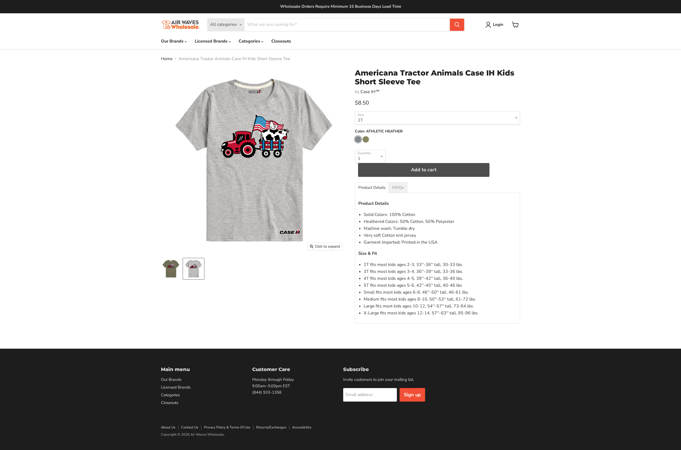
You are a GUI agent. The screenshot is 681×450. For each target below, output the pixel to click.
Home (167, 58)
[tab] (372, 187)
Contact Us (189, 427)
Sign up (412, 394)
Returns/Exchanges (271, 427)
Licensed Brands (212, 41)
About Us (168, 427)
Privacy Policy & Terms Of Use (227, 427)
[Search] (457, 25)
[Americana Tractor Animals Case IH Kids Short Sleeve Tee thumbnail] (170, 268)
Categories (250, 41)
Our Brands (173, 41)
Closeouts (281, 41)
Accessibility (302, 427)
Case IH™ (370, 92)
